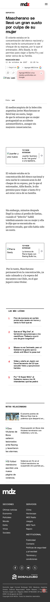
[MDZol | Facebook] (15, 568)
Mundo (6, 521)
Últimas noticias (10, 510)
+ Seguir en (12, 67)
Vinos (5, 529)
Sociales (6, 533)
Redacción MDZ (12, 60)
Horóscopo (31, 513)
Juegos (29, 521)
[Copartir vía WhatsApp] (8, 72)
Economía (7, 513)
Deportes (10, 13)
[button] (46, 4)
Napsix (29, 529)
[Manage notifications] (44, 590)
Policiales (7, 517)
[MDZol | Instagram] (22, 568)
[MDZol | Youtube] (28, 568)
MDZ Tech (30, 525)
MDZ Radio (31, 517)
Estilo (5, 525)
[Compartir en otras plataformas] (13, 72)
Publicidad (31, 540)
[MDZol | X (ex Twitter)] (35, 568)
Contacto (30, 544)
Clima (28, 510)
